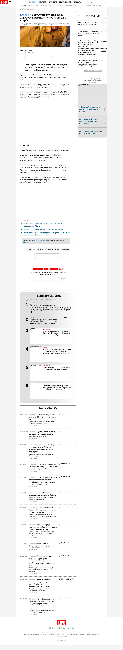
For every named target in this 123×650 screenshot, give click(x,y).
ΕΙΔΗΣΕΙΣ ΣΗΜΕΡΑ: (29, 220)
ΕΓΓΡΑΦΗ (62, 278)
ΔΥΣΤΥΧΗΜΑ (49, 249)
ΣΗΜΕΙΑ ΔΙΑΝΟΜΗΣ (93, 634)
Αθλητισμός (78, 5)
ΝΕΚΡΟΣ (57, 249)
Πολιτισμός (52, 5)
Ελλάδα (24, 5)
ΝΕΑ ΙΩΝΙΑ (65, 249)
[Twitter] (68, 44)
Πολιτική (36, 5)
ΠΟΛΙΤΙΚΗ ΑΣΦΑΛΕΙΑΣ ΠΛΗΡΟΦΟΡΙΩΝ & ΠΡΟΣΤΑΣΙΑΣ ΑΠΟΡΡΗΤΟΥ (44, 634)
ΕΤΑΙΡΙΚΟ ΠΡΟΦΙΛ (78, 632)
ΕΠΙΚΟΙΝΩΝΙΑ (43, 632)
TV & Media (60, 5)
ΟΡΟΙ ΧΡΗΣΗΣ (37, 282)
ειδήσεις (25, 242)
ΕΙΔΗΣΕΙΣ (27, 9)
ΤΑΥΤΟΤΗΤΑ (32, 632)
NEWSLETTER (54, 632)
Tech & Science (69, 5)
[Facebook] (65, 44)
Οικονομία (44, 5)
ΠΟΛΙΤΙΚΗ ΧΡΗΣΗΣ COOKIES (75, 634)
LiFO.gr (35, 240)
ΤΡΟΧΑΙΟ (40, 249)
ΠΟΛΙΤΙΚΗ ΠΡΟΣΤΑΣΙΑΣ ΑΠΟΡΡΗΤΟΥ (52, 282)
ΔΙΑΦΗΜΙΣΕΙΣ (66, 632)
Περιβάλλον (87, 5)
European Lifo (97, 5)
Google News (45, 240)
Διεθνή (30, 5)
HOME (22, 9)
